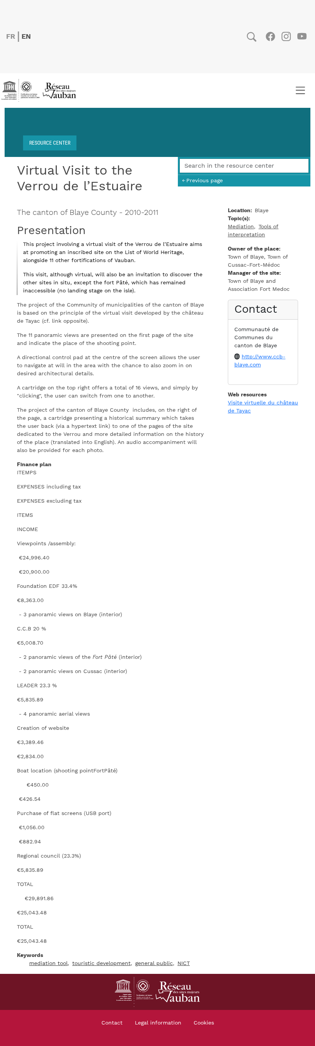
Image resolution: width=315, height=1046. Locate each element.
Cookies (204, 1023)
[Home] (41, 90)
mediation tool (48, 963)
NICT (183, 963)
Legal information (158, 1023)
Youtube (302, 36)
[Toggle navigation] (300, 90)
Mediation (241, 226)
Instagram (286, 36)
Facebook (270, 36)
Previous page (204, 180)
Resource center (49, 142)
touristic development (101, 963)
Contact (112, 1023)
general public (154, 963)
